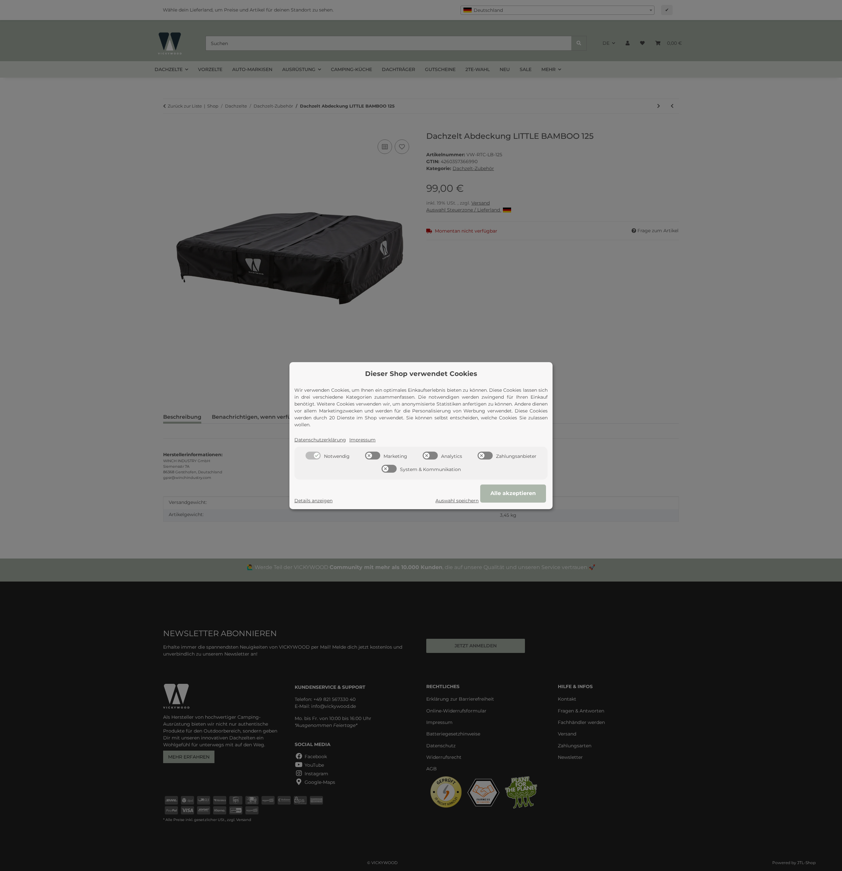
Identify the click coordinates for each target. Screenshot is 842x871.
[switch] (313, 456)
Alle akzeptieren (513, 493)
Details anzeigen (313, 501)
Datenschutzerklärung (320, 440)
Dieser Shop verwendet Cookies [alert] (421, 374)
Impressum (362, 440)
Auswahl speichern (457, 501)
